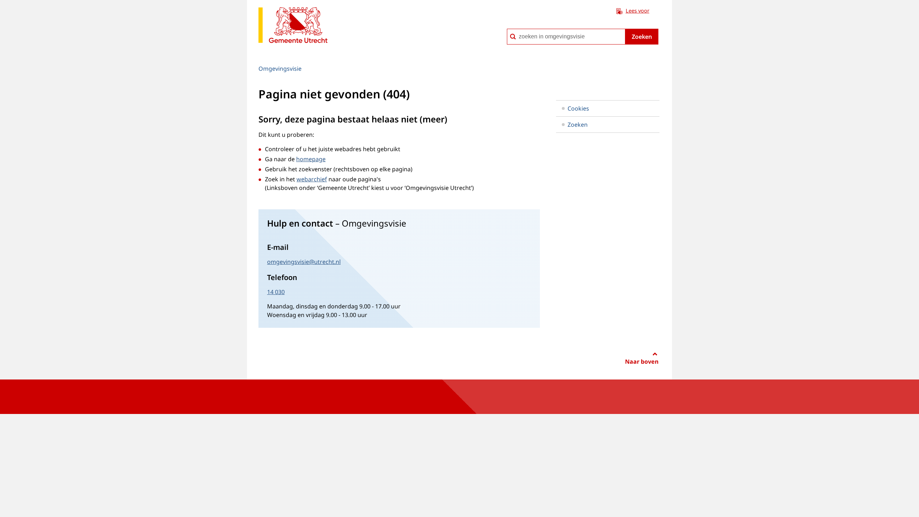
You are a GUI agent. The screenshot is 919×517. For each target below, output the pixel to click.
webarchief (312, 179)
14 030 (276, 292)
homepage (311, 159)
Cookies (578, 108)
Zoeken (642, 37)
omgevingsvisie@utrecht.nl (304, 262)
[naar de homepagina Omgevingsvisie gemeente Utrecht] (292, 26)
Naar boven (641, 361)
